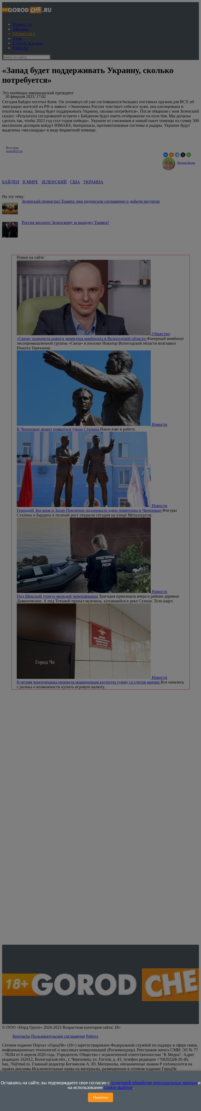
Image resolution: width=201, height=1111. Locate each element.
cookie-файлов (118, 1087)
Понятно (100, 1097)
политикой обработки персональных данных (154, 1083)
